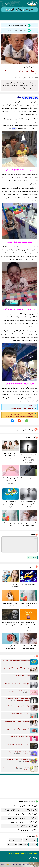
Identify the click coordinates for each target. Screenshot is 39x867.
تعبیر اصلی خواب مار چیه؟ (29, 478)
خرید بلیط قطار (12, 844)
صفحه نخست (33, 853)
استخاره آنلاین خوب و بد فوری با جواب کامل (22, 414)
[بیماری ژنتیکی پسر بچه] (19, 149)
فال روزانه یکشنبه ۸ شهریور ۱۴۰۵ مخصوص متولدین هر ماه (28, 624)
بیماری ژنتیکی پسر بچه (30, 97)
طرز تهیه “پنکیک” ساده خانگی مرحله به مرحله (25, 806)
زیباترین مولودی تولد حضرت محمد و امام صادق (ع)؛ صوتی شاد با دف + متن (20, 810)
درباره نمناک (24, 853)
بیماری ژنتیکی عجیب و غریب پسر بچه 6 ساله (21, 72)
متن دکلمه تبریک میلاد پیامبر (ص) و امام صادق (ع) (10, 504)
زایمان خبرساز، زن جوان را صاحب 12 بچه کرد (28, 524)
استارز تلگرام (33, 844)
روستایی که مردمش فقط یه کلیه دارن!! (10, 524)
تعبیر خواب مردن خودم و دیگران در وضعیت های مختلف (28, 504)
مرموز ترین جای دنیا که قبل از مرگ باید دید (10, 623)
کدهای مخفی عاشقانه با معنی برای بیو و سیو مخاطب (10, 480)
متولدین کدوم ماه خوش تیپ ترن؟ (10, 604)
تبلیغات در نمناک (14, 853)
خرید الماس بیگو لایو (28, 406)
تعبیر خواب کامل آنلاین (30, 840)
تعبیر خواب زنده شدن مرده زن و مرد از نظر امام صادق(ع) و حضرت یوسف (28, 457)
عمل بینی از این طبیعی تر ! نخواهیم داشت (11, 585)
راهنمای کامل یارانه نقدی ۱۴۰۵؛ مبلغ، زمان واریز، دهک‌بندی (19, 416)
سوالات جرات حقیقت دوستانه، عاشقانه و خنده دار (10, 456)
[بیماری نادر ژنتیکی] (19, 284)
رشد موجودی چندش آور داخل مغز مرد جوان (22, 408)
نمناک (14, 128)
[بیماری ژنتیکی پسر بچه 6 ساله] (19, 221)
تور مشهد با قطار (23, 844)
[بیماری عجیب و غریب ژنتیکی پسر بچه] (19, 362)
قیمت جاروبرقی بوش (15, 840)
